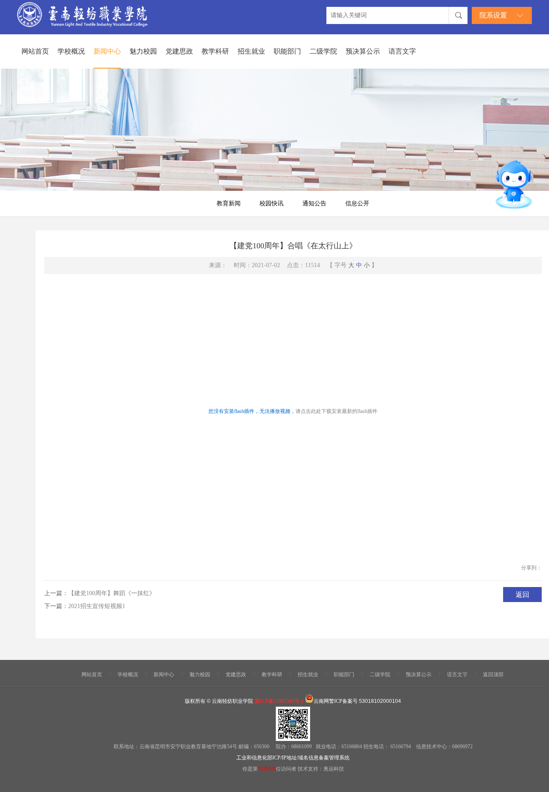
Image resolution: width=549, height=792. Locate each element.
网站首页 (35, 51)
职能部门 (287, 51)
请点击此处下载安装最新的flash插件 (336, 411)
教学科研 (215, 51)
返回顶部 (493, 675)
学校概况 (71, 51)
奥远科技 (333, 769)
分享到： (531, 568)
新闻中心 (107, 51)
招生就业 (251, 51)
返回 (522, 594)
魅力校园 (143, 51)
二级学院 (323, 51)
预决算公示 (363, 51)
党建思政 (179, 51)
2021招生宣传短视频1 (96, 606)
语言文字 (402, 51)
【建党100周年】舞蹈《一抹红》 (111, 593)
